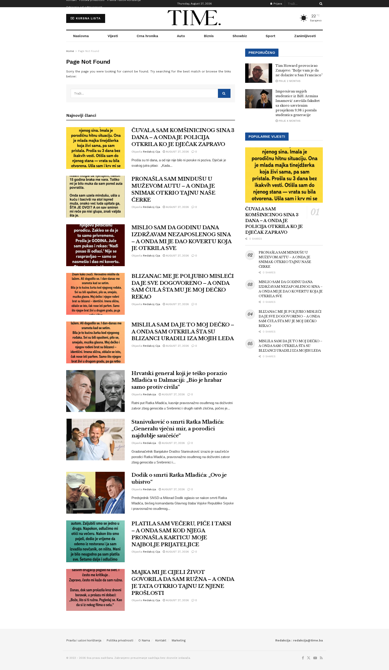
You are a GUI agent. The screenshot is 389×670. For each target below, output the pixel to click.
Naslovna (81, 36)
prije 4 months (289, 120)
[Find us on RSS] (321, 658)
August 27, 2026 (177, 151)
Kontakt (160, 640)
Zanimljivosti (305, 36)
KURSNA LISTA (88, 18)
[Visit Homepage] (194, 18)
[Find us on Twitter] (308, 658)
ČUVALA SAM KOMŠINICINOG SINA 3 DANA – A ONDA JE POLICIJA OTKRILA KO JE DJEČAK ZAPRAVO (182, 137)
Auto (181, 36)
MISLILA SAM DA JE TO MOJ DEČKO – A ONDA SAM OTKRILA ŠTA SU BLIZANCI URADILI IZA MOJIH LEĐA (182, 332)
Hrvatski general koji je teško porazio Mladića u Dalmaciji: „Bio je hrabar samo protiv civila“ (179, 380)
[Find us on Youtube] (315, 658)
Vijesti (113, 36)
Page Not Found (88, 51)
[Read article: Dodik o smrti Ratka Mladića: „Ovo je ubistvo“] (95, 493)
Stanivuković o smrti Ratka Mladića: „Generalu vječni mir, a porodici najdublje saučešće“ (177, 429)
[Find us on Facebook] (303, 658)
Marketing (178, 640)
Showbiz (240, 36)
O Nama (144, 640)
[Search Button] (320, 3)
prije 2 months (289, 81)
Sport (270, 36)
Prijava (277, 3)
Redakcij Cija (151, 151)
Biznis (209, 36)
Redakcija (149, 394)
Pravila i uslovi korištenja (83, 640)
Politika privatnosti (119, 640)
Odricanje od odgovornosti (84, 7)
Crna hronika (147, 36)
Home (70, 51)
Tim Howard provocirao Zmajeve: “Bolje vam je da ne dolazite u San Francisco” (299, 70)
